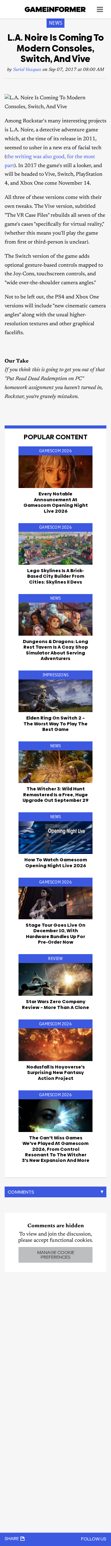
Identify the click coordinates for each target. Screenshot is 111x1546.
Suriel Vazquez (27, 70)
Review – (55, 1004)
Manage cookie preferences (55, 1254)
